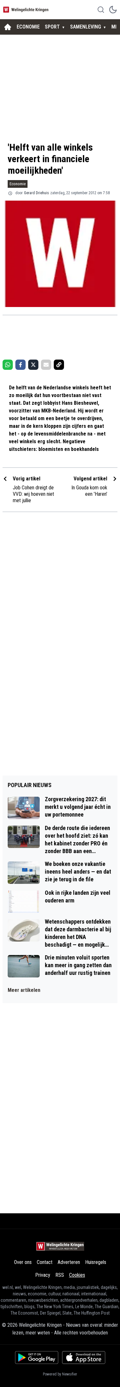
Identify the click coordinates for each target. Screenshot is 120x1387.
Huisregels (95, 1262)
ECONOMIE (28, 27)
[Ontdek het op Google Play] (36, 1357)
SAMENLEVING (85, 27)
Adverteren (69, 1262)
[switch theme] (112, 9)
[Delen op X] (33, 365)
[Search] (101, 9)
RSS (59, 1275)
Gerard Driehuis (36, 193)
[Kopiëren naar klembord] (59, 365)
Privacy (42, 1275)
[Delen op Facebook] (20, 365)
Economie (18, 183)
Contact (44, 1262)
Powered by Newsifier (60, 1374)
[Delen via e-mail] (46, 365)
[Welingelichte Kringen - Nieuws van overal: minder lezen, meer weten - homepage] (27, 9)
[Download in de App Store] (83, 1357)
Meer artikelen (24, 990)
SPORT (52, 27)
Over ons (23, 1262)
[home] (8, 27)
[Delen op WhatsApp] (8, 365)
